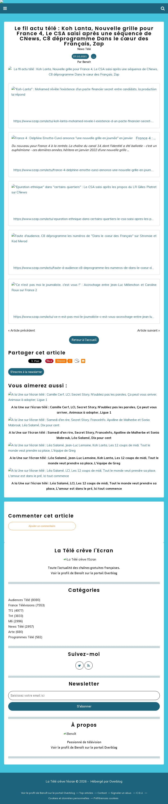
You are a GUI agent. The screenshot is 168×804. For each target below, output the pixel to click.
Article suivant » (148, 330)
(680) (15, 632)
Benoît (79, 573)
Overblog (115, 781)
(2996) (15, 621)
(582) (25, 637)
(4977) (16, 610)
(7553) (26, 605)
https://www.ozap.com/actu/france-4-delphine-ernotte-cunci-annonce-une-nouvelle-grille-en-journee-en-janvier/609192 (84, 170)
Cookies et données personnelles (68, 798)
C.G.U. (139, 792)
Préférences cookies (106, 798)
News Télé (84, 49)
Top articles (86, 792)
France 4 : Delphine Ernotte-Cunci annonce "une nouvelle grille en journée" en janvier (146, 138)
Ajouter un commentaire (42, 526)
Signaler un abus (121, 792)
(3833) (15, 616)
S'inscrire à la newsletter (26, 372)
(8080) (24, 600)
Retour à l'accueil (84, 340)
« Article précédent (21, 330)
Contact (102, 792)
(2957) (21, 626)
